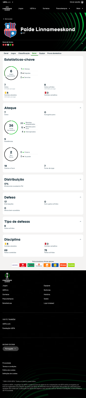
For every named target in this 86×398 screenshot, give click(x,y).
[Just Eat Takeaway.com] (47, 265)
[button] (63, 8)
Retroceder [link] (8, 19)
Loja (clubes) (49, 303)
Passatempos (8, 299)
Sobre (46, 299)
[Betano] (63, 265)
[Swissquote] (39, 265)
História (47, 294)
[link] (21, 8)
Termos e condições (9, 366)
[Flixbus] (71, 265)
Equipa (42, 53)
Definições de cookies (10, 373)
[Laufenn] (14, 265)
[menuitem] (21, 8)
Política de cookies (9, 370)
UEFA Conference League (7, 8)
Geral (6, 53)
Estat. (34, 53)
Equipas (47, 286)
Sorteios (6, 294)
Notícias (47, 290)
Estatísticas (7, 303)
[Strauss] (22, 265)
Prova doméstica (54, 53)
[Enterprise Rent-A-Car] (30, 265)
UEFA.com (6, 324)
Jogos (13, 53)
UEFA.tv (5, 290)
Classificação (24, 53)
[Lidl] (55, 265)
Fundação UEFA (9, 328)
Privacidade (7, 363)
